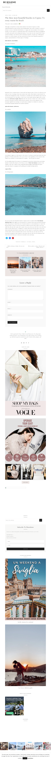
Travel (6, 15)
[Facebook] (29, 342)
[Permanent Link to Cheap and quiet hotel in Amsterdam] (25, 267)
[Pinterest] (27, 342)
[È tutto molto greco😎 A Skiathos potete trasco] (47, 746)
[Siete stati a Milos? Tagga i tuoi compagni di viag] (13, 746)
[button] (47, 2)
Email (9, 308)
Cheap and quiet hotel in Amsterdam (25, 270)
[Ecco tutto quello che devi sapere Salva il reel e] (30, 746)
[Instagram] (24, 342)
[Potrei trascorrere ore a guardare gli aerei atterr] (21, 746)
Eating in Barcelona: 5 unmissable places (37, 270)
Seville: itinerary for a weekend (25, 622)
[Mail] (22, 342)
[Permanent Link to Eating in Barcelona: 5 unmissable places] (37, 267)
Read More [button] (30, 758)
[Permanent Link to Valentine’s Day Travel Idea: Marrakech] (13, 267)
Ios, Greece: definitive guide (25, 688)
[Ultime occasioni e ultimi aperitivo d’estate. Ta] (4, 746)
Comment (10, 289)
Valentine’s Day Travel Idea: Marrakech (13, 271)
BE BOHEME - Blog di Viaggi (9, 3)
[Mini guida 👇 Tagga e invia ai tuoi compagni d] (38, 746)
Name (9, 302)
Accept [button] (24, 758)
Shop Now (25, 482)
